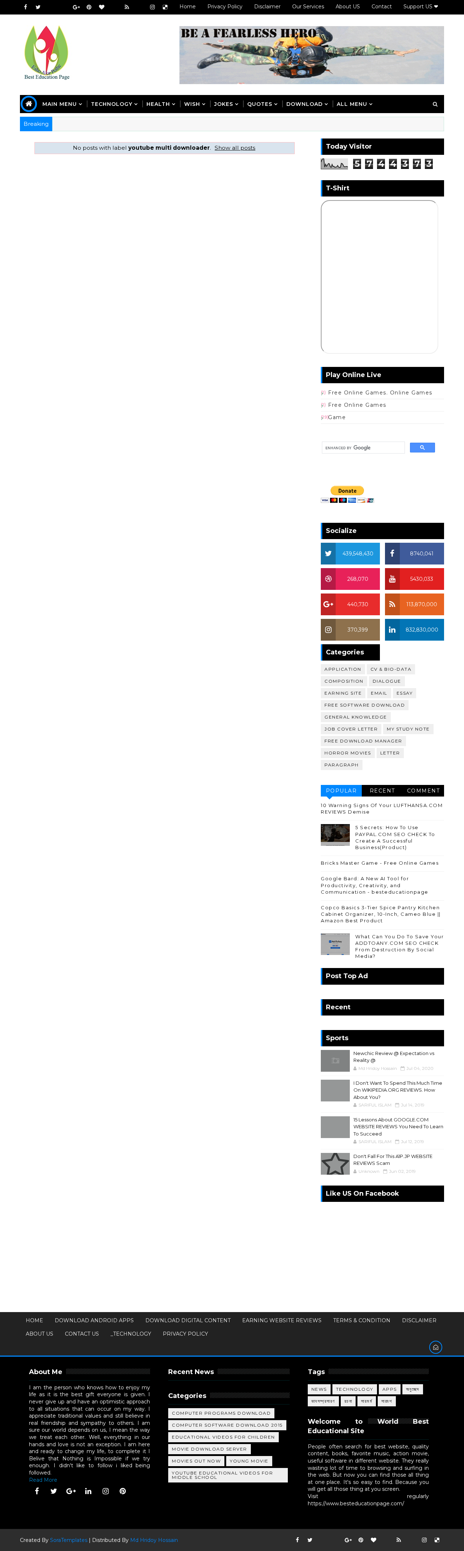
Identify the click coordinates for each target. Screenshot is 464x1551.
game (337, 417)
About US (348, 6)
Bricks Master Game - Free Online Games (380, 863)
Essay (405, 693)
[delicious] (165, 7)
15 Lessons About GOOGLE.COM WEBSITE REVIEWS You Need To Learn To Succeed (398, 1127)
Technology (354, 1389)
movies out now (196, 1461)
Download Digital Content (188, 1320)
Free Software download (364, 705)
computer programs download (221, 1413)
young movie (249, 1461)
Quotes (259, 104)
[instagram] (152, 7)
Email (379, 693)
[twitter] (38, 7)
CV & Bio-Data (391, 669)
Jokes (223, 104)
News (319, 1389)
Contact (382, 6)
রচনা (348, 1401)
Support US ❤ (420, 6)
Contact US (82, 1334)
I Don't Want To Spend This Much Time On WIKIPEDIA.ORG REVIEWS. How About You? (397, 1090)
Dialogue (387, 681)
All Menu (352, 104)
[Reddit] (114, 7)
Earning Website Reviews (282, 1320)
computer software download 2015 (227, 1425)
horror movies (347, 753)
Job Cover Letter (351, 729)
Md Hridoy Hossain (154, 1540)
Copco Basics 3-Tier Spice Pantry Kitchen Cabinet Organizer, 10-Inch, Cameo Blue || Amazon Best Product (381, 914)
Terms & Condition (361, 1320)
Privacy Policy (225, 6)
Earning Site (343, 693)
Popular (341, 790)
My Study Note (408, 729)
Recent (382, 790)
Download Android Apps (94, 1320)
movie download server (209, 1449)
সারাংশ (386, 1401)
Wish (192, 104)
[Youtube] (50, 7)
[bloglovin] (101, 7)
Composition (344, 681)
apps (389, 1389)
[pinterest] (88, 7)
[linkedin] (88, 1491)
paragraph (341, 765)
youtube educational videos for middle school (222, 1475)
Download (304, 104)
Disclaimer (267, 6)
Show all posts (235, 147)
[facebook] (25, 7)
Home (187, 6)
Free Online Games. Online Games (380, 392)
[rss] (126, 7)
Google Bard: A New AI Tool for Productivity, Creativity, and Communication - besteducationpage (374, 885)
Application (342, 669)
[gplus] (76, 7)
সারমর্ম (366, 1401)
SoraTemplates (68, 1540)
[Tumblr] (139, 7)
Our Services (308, 6)
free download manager (363, 741)
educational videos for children (223, 1437)
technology (111, 104)
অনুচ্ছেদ (412, 1389)
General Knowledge (355, 717)
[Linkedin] (63, 7)
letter (390, 753)
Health (158, 104)
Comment (423, 790)
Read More (43, 1480)
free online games (357, 405)
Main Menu (59, 104)
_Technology (131, 1334)
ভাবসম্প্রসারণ (323, 1401)
